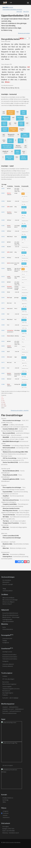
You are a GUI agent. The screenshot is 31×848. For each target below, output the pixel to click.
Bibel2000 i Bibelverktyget (10, 441)
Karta (4, 627)
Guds (4, 123)
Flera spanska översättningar (11, 537)
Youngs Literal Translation (10, 523)
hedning (23, 157)
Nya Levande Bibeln (8, 433)
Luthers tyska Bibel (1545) (10, 535)
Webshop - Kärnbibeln (10, 833)
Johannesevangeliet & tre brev (11, 688)
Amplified (5, 496)
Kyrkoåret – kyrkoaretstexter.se (11, 711)
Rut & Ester (5, 682)
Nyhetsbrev (6, 817)
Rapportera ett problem (24, 33)
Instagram (5, 811)
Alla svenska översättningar (10, 599)
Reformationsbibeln (8, 447)
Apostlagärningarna (7, 693)
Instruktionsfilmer (8, 590)
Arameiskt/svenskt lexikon (9, 656)
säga (13, 129)
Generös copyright (7, 584)
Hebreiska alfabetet (8, 664)
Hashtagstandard (7, 619)
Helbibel (4, 676)
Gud (20, 140)
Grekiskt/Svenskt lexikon (9, 654)
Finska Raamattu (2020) (9, 475)
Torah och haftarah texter (9, 713)
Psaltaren (5, 695)
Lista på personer (7, 638)
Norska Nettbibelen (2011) (10, 470)
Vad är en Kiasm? (7, 604)
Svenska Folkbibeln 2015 (10, 429)
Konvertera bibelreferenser (10, 613)
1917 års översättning (9, 458)
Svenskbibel (6, 445)
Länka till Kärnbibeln (8, 621)
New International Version (10, 500)
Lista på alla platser (7, 629)
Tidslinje (4, 640)
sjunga (10, 112)
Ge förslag (5, 800)
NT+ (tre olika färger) (8, 679)
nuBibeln (5, 424)
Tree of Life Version (8, 514)
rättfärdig (18, 146)
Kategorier (5, 661)
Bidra (4, 802)
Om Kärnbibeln (6, 580)
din (4, 140)
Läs (11, 2)
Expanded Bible (7, 491)
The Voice (5, 521)
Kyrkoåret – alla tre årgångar (10, 698)
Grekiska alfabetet (7, 666)
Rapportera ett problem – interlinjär (20, 410)
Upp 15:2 (19, 11)
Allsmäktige (7, 146)
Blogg (4, 588)
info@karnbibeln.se (7, 798)
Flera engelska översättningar (11, 487)
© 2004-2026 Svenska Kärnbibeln (10, 842)
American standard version (10, 508)
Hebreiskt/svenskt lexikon (9, 659)
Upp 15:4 (26, 11)
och (4, 112)
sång (23, 112)
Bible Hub (5, 527)
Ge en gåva (5, 826)
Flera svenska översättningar (11, 420)
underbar (11, 135)
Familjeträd (5, 642)
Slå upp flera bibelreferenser (10, 615)
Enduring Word (7, 556)
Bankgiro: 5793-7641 (8, 828)
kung (10, 157)
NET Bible (5, 516)
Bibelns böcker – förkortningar (10, 617)
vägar (17, 152)
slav (19, 118)
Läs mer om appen (7, 765)
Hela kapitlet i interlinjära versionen (12, 9)
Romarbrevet (6, 690)
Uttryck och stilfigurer (8, 602)
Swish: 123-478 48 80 (8, 830)
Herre (10, 140)
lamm (5, 129)
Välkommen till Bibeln (8, 597)
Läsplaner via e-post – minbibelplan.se (13, 709)
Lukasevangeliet (6, 686)
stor (22, 129)
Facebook (5, 813)
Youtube (4, 815)
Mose (6, 118)
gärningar (25, 135)
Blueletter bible (7, 544)
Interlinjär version (7, 651)
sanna (5, 152)
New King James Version (10, 510)
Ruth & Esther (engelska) (9, 684)
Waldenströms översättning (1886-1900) (15, 452)
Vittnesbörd (5, 582)
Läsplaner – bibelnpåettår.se (10, 707)
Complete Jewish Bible (9, 504)
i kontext (7, 7)
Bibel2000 (5, 437)
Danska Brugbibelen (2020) (10, 479)
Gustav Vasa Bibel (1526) (10, 462)
